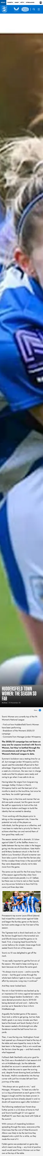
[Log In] (40, 2)
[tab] (3, 2)
